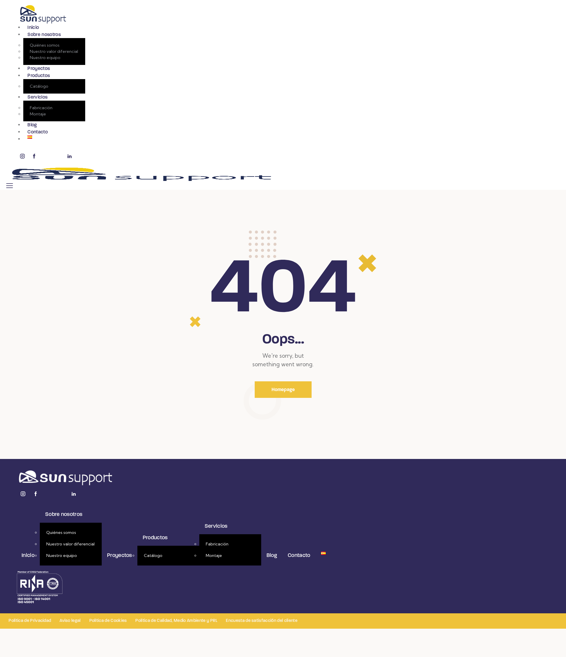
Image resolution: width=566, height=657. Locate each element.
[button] (9, 185)
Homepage (283, 389)
